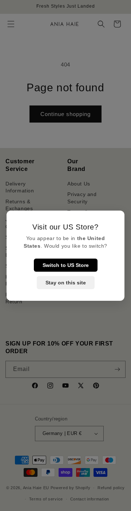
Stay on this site (65, 283)
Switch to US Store (66, 265)
